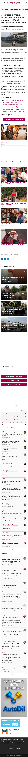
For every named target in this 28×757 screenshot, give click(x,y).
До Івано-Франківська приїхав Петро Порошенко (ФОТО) (11, 449)
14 (17, 416)
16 (25, 416)
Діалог (4, 553)
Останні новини (8, 427)
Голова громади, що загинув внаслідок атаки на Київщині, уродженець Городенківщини (11, 498)
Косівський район (6, 439)
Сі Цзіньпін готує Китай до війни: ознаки (13, 108)
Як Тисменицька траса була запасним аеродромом (11, 668)
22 (21, 419)
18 (6, 419)
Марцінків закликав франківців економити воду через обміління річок (11, 512)
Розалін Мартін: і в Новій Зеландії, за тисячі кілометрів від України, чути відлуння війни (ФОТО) (11, 561)
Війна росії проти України (9, 255)
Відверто (4, 629)
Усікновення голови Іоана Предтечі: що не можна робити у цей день (12, 519)
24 (2, 422)
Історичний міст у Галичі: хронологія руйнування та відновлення (11, 584)
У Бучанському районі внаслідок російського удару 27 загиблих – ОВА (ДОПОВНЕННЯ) (11, 527)
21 (17, 419)
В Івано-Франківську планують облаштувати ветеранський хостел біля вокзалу (11, 473)
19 (10, 419)
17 (2, 419)
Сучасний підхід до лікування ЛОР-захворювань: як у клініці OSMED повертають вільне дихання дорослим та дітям (12, 457)
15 (21, 416)
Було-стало (5, 582)
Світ (2, 255)
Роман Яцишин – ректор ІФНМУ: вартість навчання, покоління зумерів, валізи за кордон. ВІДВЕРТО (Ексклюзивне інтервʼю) (12, 634)
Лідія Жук (16, 254)
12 (10, 416)
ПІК (6, 54)
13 (14, 416)
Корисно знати (5, 453)
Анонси (4, 604)
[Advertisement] (14, 349)
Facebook (4, 116)
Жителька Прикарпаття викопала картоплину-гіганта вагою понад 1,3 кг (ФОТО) (11, 481)
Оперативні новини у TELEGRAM (14, 120)
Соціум (3, 478)
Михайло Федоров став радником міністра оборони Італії (10, 544)
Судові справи (5, 503)
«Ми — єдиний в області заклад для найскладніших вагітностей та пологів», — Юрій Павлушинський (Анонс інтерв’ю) (12, 608)
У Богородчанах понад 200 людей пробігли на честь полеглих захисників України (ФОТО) (11, 490)
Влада (3, 431)
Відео (3, 615)
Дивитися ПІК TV (15, 384)
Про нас (14, 750)
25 (6, 422)
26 (10, 422)
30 (25, 422)
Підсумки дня (15, 380)
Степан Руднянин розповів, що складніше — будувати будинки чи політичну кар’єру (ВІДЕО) (13, 277)
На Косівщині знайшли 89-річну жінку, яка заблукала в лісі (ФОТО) (11, 442)
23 (25, 419)
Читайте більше (14, 549)
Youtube (14, 116)
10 (2, 416)
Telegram (20, 116)
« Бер (2, 424)
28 (17, 422)
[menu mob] (26, 3)
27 (14, 422)
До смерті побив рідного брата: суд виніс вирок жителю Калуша (12, 505)
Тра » (26, 424)
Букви (17, 54)
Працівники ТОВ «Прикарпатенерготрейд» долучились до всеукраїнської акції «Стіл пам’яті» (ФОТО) (12, 536)
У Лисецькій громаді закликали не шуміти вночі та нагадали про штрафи (12, 465)
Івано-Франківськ (5, 446)
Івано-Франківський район (7, 463)
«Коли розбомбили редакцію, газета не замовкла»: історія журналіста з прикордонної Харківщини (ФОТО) (11, 645)
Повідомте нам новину (15, 376)
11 (6, 416)
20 (14, 419)
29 (21, 422)
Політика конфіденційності (14, 748)
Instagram (9, 116)
